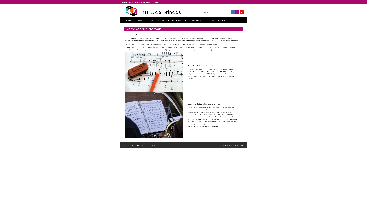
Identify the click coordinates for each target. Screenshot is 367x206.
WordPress (233, 145)
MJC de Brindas (162, 12)
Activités (140, 20)
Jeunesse (150, 20)
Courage (241, 145)
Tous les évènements (136, 145)
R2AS (124, 145)
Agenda (211, 20)
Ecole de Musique (174, 20)
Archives (221, 20)
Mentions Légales (151, 145)
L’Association (128, 20)
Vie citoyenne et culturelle (194, 20)
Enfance (161, 20)
